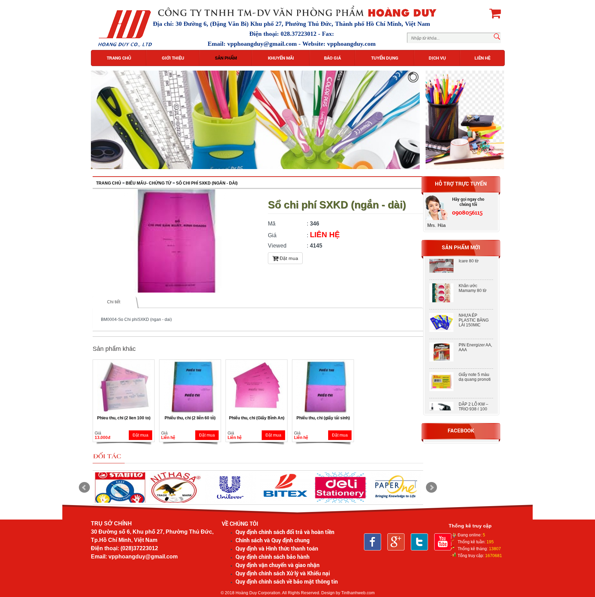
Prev (84, 487)
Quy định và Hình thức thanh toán (277, 548)
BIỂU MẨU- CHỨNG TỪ (148, 183)
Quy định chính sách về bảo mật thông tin (287, 581)
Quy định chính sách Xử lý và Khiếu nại (283, 573)
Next (431, 487)
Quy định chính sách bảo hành (273, 556)
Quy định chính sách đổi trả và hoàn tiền (285, 531)
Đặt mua (288, 258)
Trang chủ (108, 183)
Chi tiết (113, 302)
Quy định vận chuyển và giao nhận (278, 564)
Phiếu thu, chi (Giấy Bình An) (256, 418)
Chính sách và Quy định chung (273, 540)
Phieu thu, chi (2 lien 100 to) (123, 418)
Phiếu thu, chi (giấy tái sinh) (323, 418)
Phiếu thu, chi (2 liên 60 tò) (190, 418)
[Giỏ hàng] (495, 13)
